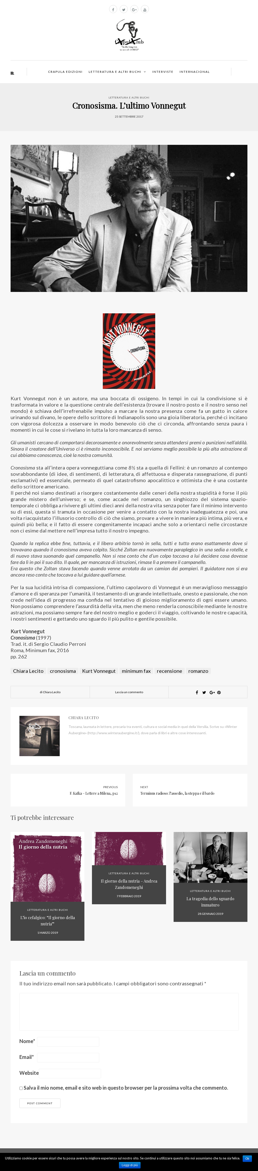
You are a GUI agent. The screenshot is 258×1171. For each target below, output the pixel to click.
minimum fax (136, 671)
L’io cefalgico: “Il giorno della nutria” (47, 920)
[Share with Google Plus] (212, 692)
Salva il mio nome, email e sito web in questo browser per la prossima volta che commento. (126, 1088)
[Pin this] (219, 692)
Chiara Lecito (28, 671)
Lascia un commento (129, 692)
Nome (27, 1041)
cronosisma (63, 671)
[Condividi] (197, 692)
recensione (169, 671)
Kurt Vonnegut (99, 671)
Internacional (195, 72)
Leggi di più (130, 1165)
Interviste (163, 72)
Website (29, 1073)
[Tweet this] (204, 692)
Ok (247, 1158)
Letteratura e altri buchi (115, 72)
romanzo (198, 671)
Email (26, 1057)
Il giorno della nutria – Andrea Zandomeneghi (129, 884)
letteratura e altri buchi (129, 97)
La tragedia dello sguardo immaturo (210, 902)
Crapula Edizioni (65, 72)
